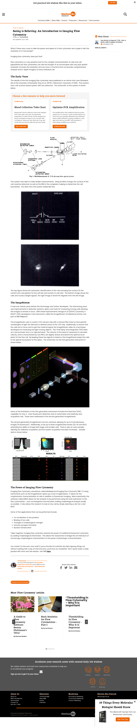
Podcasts (73, 20)
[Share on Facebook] (61, 568)
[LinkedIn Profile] (32, 571)
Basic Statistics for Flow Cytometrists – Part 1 (49, 620)
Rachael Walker (21, 636)
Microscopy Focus (103, 696)
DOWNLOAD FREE (59, 126)
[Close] (135, 701)
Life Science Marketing (75, 696)
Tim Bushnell (23, 37)
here (49, 551)
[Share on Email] (76, 568)
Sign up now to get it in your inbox (25, 674)
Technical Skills (44, 20)
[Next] (86, 622)
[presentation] (22, 604)
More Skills (56, 20)
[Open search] (125, 15)
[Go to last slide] (13, 622)
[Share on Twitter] (66, 568)
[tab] (46, 648)
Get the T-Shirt (16, 704)
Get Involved (94, 20)
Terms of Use (29, 713)
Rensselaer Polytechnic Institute (30, 563)
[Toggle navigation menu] (4, 14)
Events (64, 20)
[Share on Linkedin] (71, 568)
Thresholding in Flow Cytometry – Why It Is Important (76, 622)
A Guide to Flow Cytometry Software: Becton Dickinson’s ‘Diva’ (20, 624)
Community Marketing (75, 698)
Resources (83, 20)
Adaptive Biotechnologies (20, 582)
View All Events (100, 48)
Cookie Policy (21, 713)
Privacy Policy (14, 713)
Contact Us (14, 702)
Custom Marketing (74, 700)
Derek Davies (48, 628)
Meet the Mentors (16, 698)
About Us (13, 696)
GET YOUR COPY (21, 126)
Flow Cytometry (18, 28)
